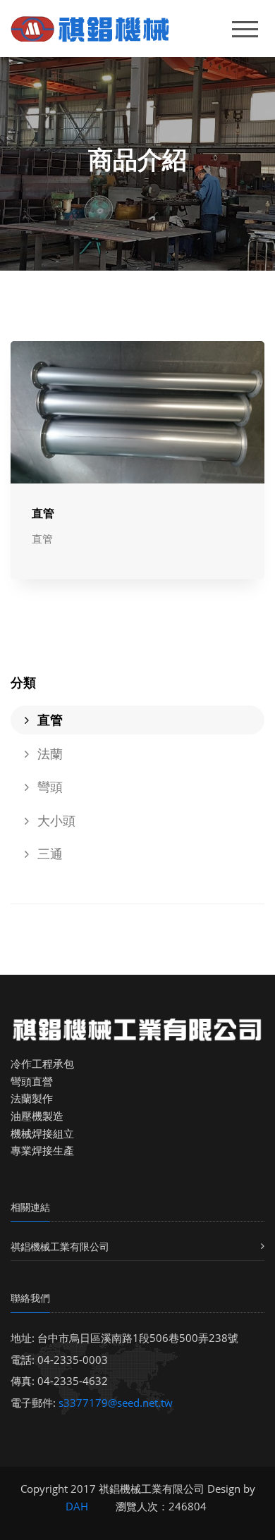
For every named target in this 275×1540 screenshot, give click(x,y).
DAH (77, 1506)
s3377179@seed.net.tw (116, 1403)
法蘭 (48, 753)
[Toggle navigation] (245, 29)
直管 (43, 513)
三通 (48, 853)
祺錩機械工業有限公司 (60, 1246)
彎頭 (48, 786)
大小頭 (54, 820)
